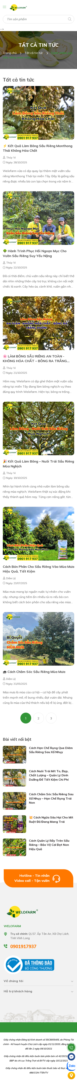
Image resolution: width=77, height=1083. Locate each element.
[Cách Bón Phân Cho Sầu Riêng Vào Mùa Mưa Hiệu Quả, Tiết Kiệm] (38, 533)
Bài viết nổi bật (17, 739)
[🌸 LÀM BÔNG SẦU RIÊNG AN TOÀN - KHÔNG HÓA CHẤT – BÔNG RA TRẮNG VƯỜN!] (38, 323)
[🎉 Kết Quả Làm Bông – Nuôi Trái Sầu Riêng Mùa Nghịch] (38, 428)
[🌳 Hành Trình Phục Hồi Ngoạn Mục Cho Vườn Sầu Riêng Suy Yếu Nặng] (38, 218)
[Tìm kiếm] (69, 19)
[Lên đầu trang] (71, 1038)
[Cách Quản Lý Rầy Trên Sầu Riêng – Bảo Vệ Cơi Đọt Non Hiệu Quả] (14, 847)
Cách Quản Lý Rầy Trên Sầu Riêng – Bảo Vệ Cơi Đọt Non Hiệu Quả (49, 845)
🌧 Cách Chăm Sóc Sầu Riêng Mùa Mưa (34, 672)
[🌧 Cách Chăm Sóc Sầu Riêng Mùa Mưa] (38, 638)
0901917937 (23, 946)
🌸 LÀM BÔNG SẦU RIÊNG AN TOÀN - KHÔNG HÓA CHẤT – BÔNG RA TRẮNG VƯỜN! (35, 361)
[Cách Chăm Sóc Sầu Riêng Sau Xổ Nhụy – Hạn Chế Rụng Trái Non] (14, 800)
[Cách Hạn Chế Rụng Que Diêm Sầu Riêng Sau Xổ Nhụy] (14, 754)
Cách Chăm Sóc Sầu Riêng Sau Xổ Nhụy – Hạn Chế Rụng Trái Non (51, 798)
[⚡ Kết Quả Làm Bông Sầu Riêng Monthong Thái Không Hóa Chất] (38, 112)
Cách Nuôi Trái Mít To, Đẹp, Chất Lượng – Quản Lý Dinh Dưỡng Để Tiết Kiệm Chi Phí (49, 775)
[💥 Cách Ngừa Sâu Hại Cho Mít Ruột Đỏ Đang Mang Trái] (14, 824)
